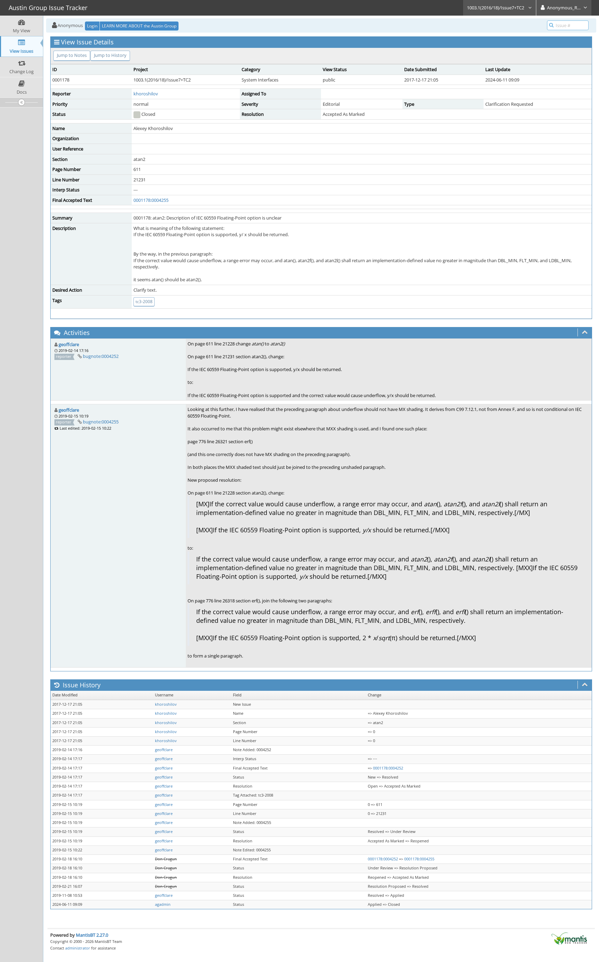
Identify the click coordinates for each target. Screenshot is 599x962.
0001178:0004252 (388, 768)
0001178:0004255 (150, 200)
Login (92, 26)
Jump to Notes (72, 55)
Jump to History (110, 55)
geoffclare (69, 344)
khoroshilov (145, 94)
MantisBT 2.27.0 (92, 935)
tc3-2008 (144, 301)
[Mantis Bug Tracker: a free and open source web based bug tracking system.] (569, 938)
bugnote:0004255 (101, 422)
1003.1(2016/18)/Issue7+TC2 (496, 8)
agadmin (163, 904)
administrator (77, 948)
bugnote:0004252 (101, 356)
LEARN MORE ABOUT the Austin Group (139, 26)
